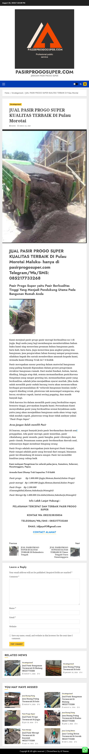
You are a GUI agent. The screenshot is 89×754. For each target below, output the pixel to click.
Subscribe (85, 84)
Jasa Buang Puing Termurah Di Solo (71, 668)
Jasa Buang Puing (28, 696)
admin (13, 126)
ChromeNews (52, 751)
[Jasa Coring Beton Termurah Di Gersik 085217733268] (52, 736)
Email (12, 617)
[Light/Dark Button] (75, 84)
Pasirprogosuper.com (44, 72)
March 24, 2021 (25, 126)
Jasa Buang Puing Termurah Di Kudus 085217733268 (71, 718)
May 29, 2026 (29, 744)
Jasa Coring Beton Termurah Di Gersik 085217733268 (71, 736)
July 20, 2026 (28, 723)
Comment (14, 576)
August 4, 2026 (30, 674)
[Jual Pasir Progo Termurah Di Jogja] (12, 718)
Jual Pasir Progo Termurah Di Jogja (31, 718)
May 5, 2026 (68, 742)
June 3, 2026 (68, 724)
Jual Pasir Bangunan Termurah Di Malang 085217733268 (32, 668)
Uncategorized (15, 104)
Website (12, 626)
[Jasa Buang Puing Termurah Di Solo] (53, 668)
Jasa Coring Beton (68, 731)
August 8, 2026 (30, 704)
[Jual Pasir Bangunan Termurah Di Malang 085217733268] (12, 668)
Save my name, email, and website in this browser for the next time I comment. (42, 637)
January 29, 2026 (71, 673)
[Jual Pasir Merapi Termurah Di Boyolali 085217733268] (12, 736)
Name (12, 608)
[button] (3, 84)
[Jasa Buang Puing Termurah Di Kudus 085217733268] (52, 718)
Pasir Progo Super (28, 714)
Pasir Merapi (26, 730)
